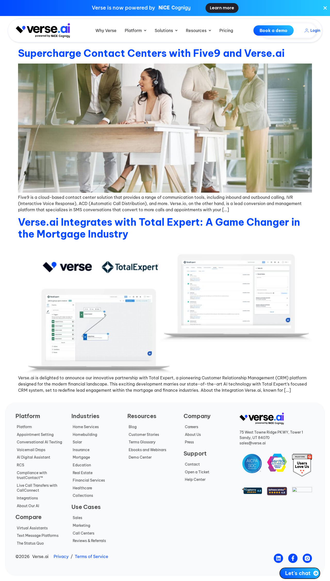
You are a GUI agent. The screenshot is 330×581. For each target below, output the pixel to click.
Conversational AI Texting (39, 442)
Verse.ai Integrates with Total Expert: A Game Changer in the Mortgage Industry (159, 228)
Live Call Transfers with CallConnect (37, 488)
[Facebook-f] (293, 558)
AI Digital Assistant (33, 457)
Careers (191, 427)
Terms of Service (91, 556)
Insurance (81, 449)
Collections (83, 495)
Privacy (61, 556)
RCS (20, 465)
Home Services (86, 427)
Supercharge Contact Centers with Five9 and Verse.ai (151, 53)
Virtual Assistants (32, 528)
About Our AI (28, 506)
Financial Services (89, 480)
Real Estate (83, 472)
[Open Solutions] (176, 30)
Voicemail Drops (31, 449)
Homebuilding (85, 434)
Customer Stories (144, 434)
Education (82, 465)
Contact (192, 464)
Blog (133, 427)
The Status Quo (30, 543)
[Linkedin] (278, 558)
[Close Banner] (325, 8)
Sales (77, 517)
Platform (24, 427)
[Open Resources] (210, 30)
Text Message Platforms (38, 535)
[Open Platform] (145, 30)
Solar (77, 442)
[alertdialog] (165, 8)
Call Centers (83, 533)
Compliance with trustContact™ (32, 475)
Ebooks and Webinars (147, 449)
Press (189, 442)
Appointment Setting (35, 434)
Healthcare (82, 488)
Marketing (81, 525)
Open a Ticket (197, 472)
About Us (193, 434)
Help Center (195, 479)
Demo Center (140, 457)
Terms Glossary (142, 442)
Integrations (27, 498)
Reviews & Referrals (89, 540)
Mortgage (81, 457)
